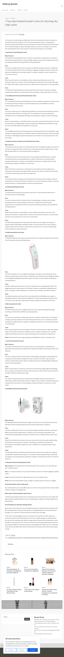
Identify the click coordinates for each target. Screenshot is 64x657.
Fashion (25, 10)
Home (7, 18)
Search (5, 617)
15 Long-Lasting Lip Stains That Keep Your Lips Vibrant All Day (14, 591)
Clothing (19, 10)
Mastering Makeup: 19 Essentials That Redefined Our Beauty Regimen (14, 570)
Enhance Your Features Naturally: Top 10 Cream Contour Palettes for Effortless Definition (49, 571)
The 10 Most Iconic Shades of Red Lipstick (31, 590)
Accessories (5, 10)
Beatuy (12, 10)
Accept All (32, 650)
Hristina (22, 34)
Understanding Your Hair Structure (43, 634)
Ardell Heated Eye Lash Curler (15, 537)
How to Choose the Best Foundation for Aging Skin (31, 570)
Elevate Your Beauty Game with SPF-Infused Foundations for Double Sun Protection (49, 592)
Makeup (13, 18)
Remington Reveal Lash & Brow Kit (49, 537)
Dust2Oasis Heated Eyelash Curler (31, 537)
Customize (11, 650)
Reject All (22, 650)
